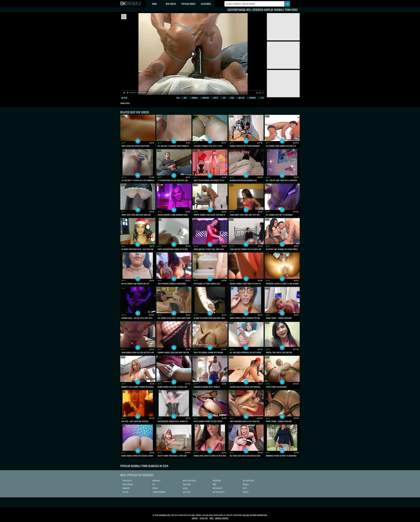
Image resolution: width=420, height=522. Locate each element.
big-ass (241, 97)
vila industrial (248, 480)
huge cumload (127, 484)
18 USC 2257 (204, 518)
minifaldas (156, 480)
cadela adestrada (189, 480)
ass (224, 97)
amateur (205, 97)
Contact (195, 518)
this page (245, 515)
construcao (127, 480)
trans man (186, 484)
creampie (252, 97)
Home (154, 3)
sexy (185, 97)
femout (155, 488)
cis (153, 484)
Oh (130, 3)
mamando (126, 488)
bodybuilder (217, 488)
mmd (214, 484)
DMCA (212, 518)
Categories (206, 3)
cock (232, 97)
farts (244, 488)
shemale (194, 97)
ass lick (125, 492)
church (245, 492)
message (245, 484)
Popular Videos (188, 3)
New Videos (171, 3)
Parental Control (221, 518)
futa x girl (186, 492)
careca (185, 488)
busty (215, 97)
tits (262, 97)
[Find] (287, 4)
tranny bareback (158, 492)
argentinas (216, 480)
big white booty (218, 492)
